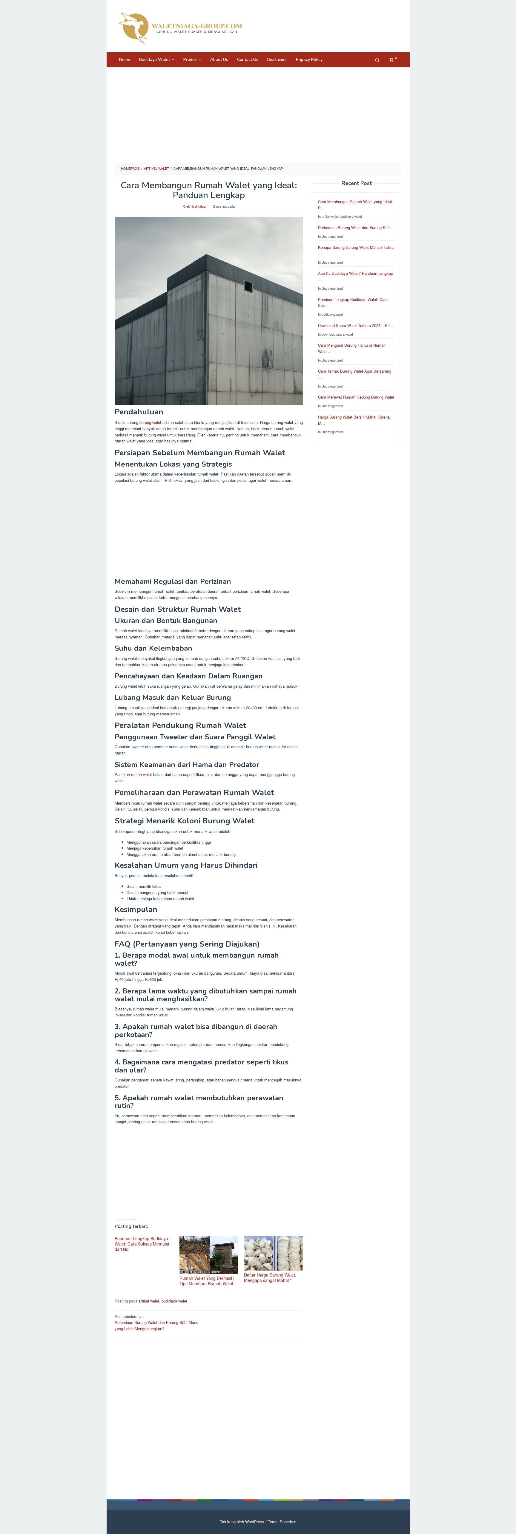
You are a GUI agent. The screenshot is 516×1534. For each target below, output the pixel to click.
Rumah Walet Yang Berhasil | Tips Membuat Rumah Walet (206, 1280)
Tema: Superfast (282, 1521)
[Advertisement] (258, 115)
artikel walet (149, 1301)
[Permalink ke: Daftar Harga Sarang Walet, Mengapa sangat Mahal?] (273, 1253)
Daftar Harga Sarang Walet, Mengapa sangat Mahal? (270, 1277)
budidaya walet (174, 1301)
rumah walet (141, 774)
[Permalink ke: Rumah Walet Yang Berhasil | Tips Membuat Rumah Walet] (208, 1255)
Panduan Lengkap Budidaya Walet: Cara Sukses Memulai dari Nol (142, 1243)
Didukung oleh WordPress (241, 1521)
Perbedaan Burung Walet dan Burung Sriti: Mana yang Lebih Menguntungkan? (156, 1323)
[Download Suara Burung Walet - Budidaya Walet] (180, 27)
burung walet (150, 422)
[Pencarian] (377, 59)
